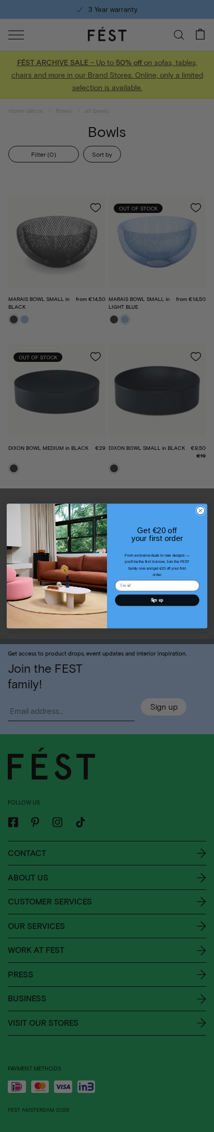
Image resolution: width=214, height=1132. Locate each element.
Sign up (157, 599)
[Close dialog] (200, 510)
